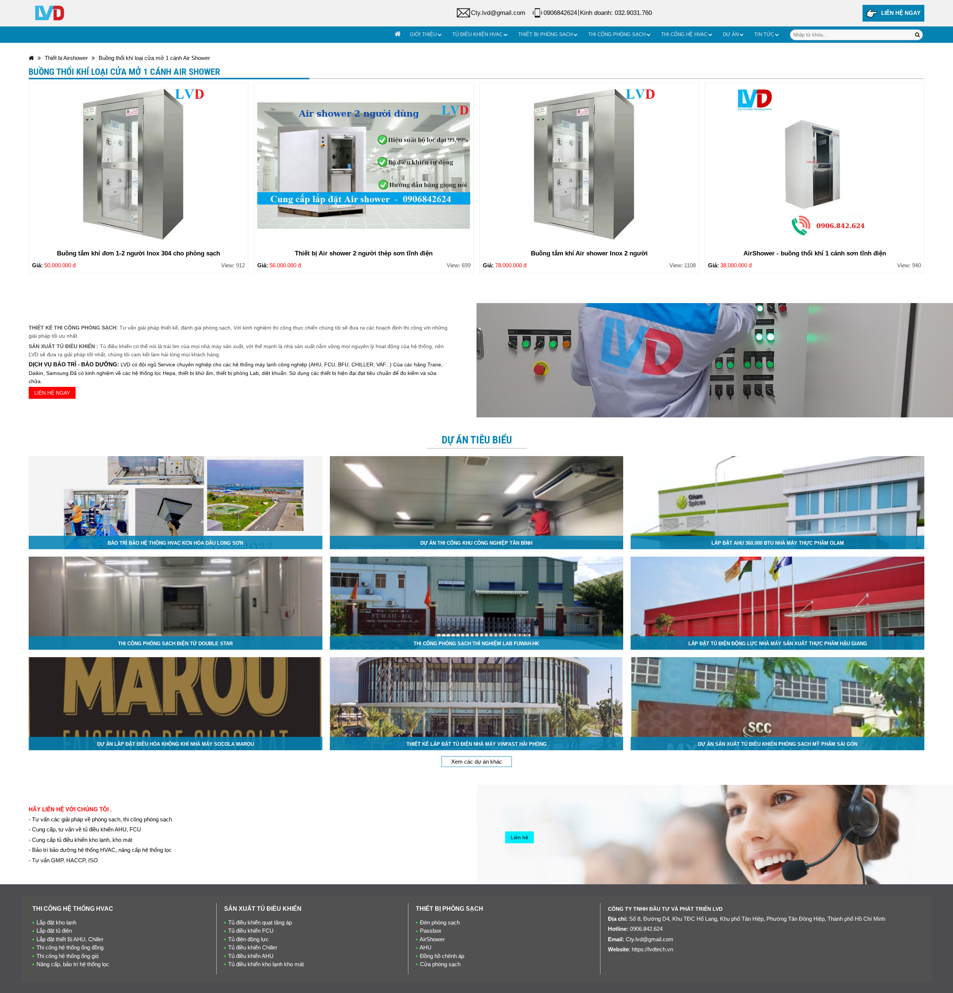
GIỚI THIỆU (423, 34)
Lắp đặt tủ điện (54, 930)
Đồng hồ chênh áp (442, 956)
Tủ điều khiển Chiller (252, 947)
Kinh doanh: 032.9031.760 (616, 12)
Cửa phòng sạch (440, 964)
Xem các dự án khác (476, 761)
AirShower (432, 939)
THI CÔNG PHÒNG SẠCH (617, 34)
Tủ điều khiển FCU (251, 930)
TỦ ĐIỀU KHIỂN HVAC (477, 34)
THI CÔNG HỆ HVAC (684, 34)
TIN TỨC (764, 34)
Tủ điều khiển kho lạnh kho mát (266, 964)
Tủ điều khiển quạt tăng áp (260, 922)
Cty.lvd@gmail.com (498, 12)
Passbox (431, 930)
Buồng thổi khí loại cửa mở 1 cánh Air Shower (154, 58)
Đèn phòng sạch (440, 922)
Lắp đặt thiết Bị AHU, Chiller (69, 939)
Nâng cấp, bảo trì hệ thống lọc (72, 964)
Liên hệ (519, 837)
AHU (425, 947)
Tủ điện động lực (248, 939)
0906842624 (560, 12)
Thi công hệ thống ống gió (67, 956)
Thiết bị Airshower (66, 58)
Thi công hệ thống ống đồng (69, 947)
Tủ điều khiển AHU (251, 956)
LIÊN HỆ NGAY (901, 13)
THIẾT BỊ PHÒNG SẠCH (545, 34)
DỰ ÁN (731, 34)
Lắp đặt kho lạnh (56, 922)
